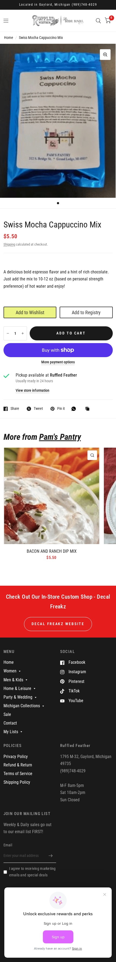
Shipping (9, 244)
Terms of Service (18, 773)
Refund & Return (18, 764)
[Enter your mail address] (50, 856)
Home (8, 37)
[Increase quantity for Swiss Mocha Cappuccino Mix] (23, 333)
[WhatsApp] (75, 409)
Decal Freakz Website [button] (58, 624)
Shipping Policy (17, 782)
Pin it (61, 409)
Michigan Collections (22, 705)
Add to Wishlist (30, 312)
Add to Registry (86, 312)
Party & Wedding (18, 697)
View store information (32, 391)
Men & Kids (13, 679)
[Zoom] (105, 54)
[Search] (98, 21)
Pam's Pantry (60, 437)
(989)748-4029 (84, 4)
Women (10, 670)
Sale (7, 714)
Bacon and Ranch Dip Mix (52, 551)
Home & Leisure (17, 688)
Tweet (38, 409)
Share (15, 409)
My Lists (11, 731)
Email (8, 845)
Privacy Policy (16, 756)
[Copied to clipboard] (88, 409)
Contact (10, 723)
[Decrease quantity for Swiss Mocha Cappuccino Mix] (8, 333)
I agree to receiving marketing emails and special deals (32, 871)
